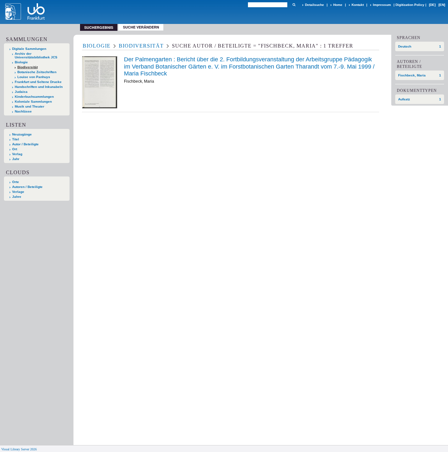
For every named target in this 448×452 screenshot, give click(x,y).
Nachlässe (23, 111)
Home (337, 5)
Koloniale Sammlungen (33, 101)
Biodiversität (27, 67)
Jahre (16, 196)
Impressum (382, 5)
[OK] (293, 5)
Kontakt (358, 5)
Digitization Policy (410, 5)
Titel (15, 139)
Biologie (21, 62)
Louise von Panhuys (33, 77)
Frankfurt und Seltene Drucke (38, 82)
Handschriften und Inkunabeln (39, 87)
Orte (15, 182)
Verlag (17, 154)
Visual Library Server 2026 (19, 449)
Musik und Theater (29, 106)
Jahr (15, 159)
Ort (14, 149)
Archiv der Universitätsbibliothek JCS (36, 55)
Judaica (21, 91)
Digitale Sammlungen (29, 49)
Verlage (18, 192)
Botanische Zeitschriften (36, 72)
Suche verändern (141, 27)
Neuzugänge (22, 134)
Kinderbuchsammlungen (34, 96)
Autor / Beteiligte (25, 144)
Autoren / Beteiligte (27, 187)
